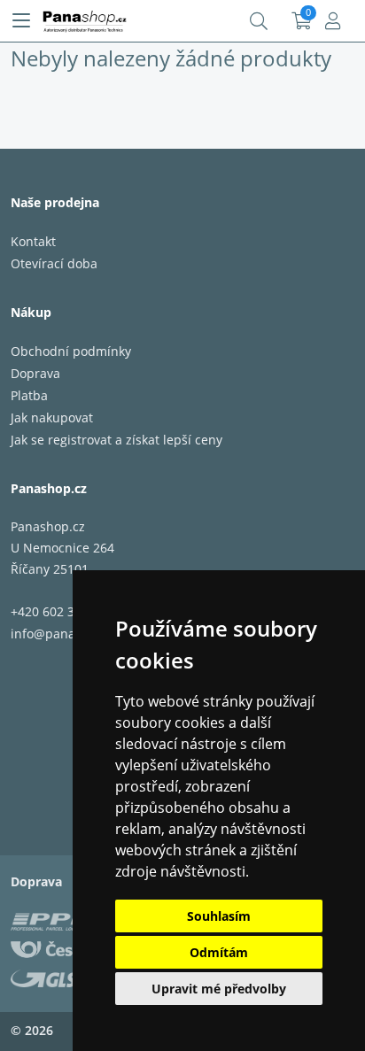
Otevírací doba (54, 263)
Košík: (302, 21)
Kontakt (33, 241)
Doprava (35, 373)
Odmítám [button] (219, 952)
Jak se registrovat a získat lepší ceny (116, 439)
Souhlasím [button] (219, 916)
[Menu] (21, 21)
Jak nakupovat (52, 417)
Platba (29, 395)
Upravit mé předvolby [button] (218, 988)
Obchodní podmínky (71, 351)
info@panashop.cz (65, 633)
